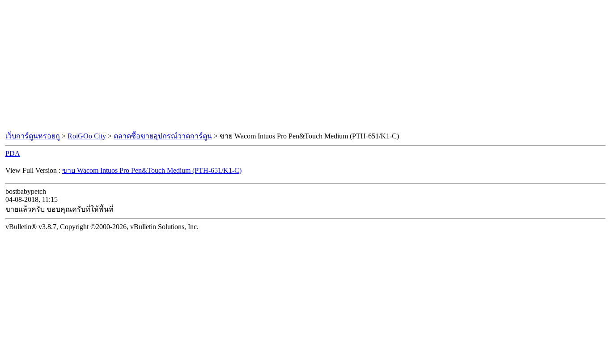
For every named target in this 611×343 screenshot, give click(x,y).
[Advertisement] (305, 66)
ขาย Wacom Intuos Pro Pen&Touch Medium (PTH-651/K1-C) (152, 170)
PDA (12, 153)
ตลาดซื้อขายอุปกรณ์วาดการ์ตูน (163, 136)
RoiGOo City (87, 136)
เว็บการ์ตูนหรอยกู (32, 136)
